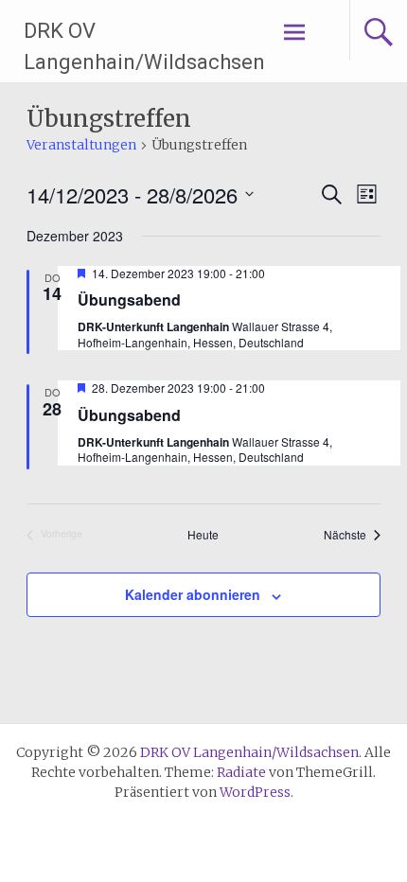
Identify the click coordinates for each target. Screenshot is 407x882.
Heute (203, 534)
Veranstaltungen (81, 144)
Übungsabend (129, 299)
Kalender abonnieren (192, 594)
